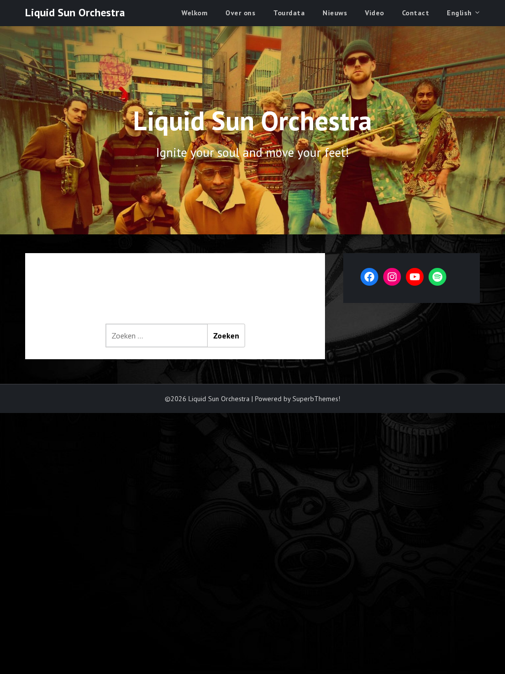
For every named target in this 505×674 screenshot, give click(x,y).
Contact (416, 12)
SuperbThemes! (316, 398)
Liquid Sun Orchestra (75, 12)
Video (374, 12)
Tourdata (289, 12)
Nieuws (335, 12)
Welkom (194, 12)
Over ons (240, 12)
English (459, 12)
